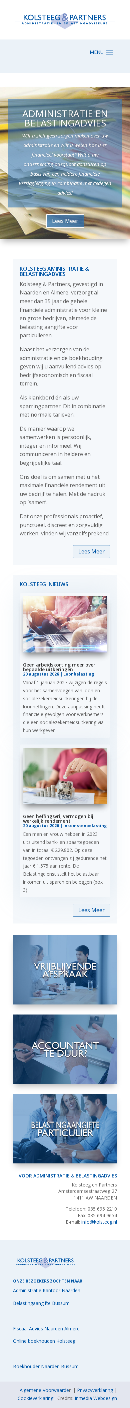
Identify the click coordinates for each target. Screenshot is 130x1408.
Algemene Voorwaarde (44, 1390)
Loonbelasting (78, 674)
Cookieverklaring (35, 1398)
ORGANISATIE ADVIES (65, 136)
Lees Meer (91, 551)
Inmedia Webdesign (96, 1398)
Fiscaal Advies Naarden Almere (46, 1328)
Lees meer (65, 219)
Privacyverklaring (95, 1390)
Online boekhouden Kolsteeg (44, 1341)
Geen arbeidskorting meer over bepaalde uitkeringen (59, 667)
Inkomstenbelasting (85, 825)
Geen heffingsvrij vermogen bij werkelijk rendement (58, 818)
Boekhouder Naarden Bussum (46, 1366)
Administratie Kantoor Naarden (46, 1290)
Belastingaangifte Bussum (41, 1303)
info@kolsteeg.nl (99, 1222)
